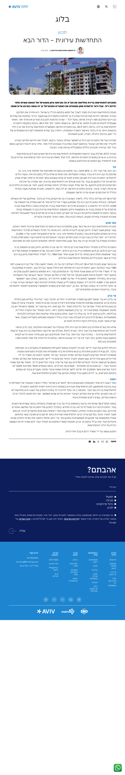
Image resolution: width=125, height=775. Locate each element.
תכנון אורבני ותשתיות (93, 576)
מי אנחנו (113, 560)
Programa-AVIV (53, 569)
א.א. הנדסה (55, 575)
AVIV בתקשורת (73, 580)
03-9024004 (32, 558)
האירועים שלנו (74, 565)
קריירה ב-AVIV (112, 573)
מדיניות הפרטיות (71, 519)
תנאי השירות (24, 519)
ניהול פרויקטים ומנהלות (93, 588)
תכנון (95, 566)
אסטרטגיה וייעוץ (93, 561)
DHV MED (53, 560)
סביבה (94, 570)
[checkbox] (62, 502)
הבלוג (75, 560)
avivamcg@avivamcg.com (27, 562)
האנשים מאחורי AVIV (113, 566)
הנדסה (94, 583)
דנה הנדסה (53, 564)
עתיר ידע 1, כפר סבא (29, 566)
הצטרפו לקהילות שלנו (74, 572)
